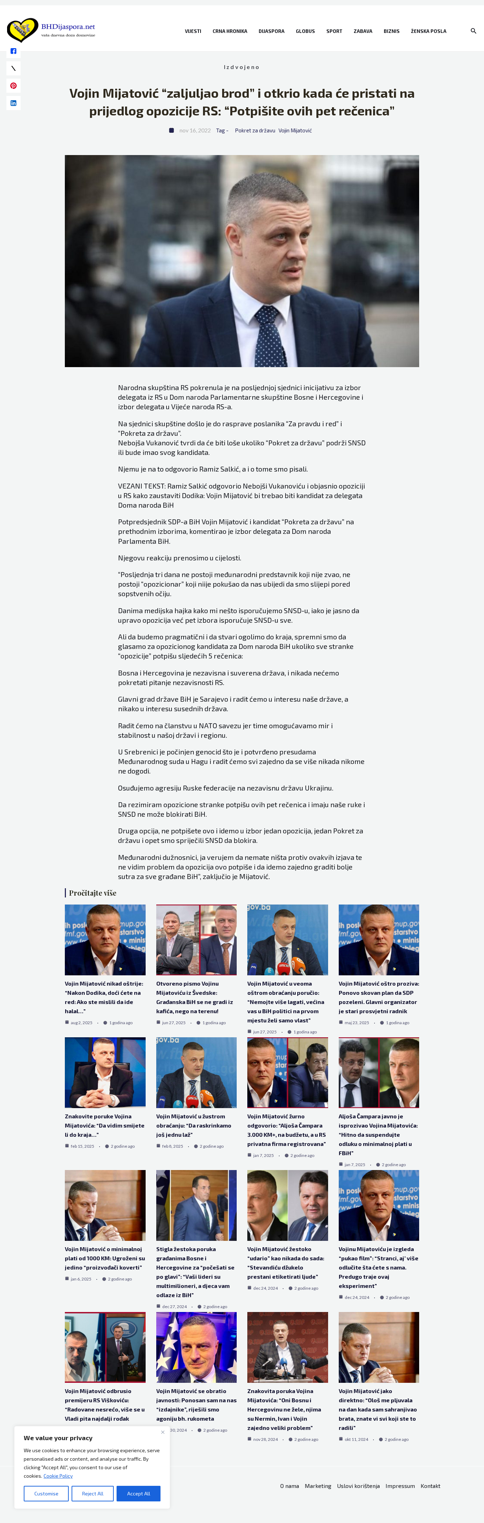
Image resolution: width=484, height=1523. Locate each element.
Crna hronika (230, 31)
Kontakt (430, 1485)
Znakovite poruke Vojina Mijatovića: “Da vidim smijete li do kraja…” (105, 1125)
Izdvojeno (242, 66)
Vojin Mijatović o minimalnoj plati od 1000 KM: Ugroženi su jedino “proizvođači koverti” (105, 1258)
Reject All (92, 1493)
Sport (334, 31)
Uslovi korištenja (358, 1485)
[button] (474, 31)
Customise (46, 1493)
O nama (289, 1485)
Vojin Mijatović (295, 130)
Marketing (318, 1485)
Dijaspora (272, 31)
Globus (305, 31)
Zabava (363, 31)
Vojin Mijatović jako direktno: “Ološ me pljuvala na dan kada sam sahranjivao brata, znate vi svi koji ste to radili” (378, 1409)
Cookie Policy (58, 1476)
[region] (92, 1467)
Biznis (392, 31)
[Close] (162, 1432)
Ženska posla (428, 31)
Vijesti (193, 31)
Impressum (400, 1485)
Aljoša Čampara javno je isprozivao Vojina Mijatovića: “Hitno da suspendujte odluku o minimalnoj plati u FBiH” (378, 1134)
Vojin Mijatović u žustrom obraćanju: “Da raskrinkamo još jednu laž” (193, 1125)
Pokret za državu (255, 130)
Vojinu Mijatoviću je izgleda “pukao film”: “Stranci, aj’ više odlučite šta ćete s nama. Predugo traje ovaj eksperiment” (378, 1267)
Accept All (138, 1493)
